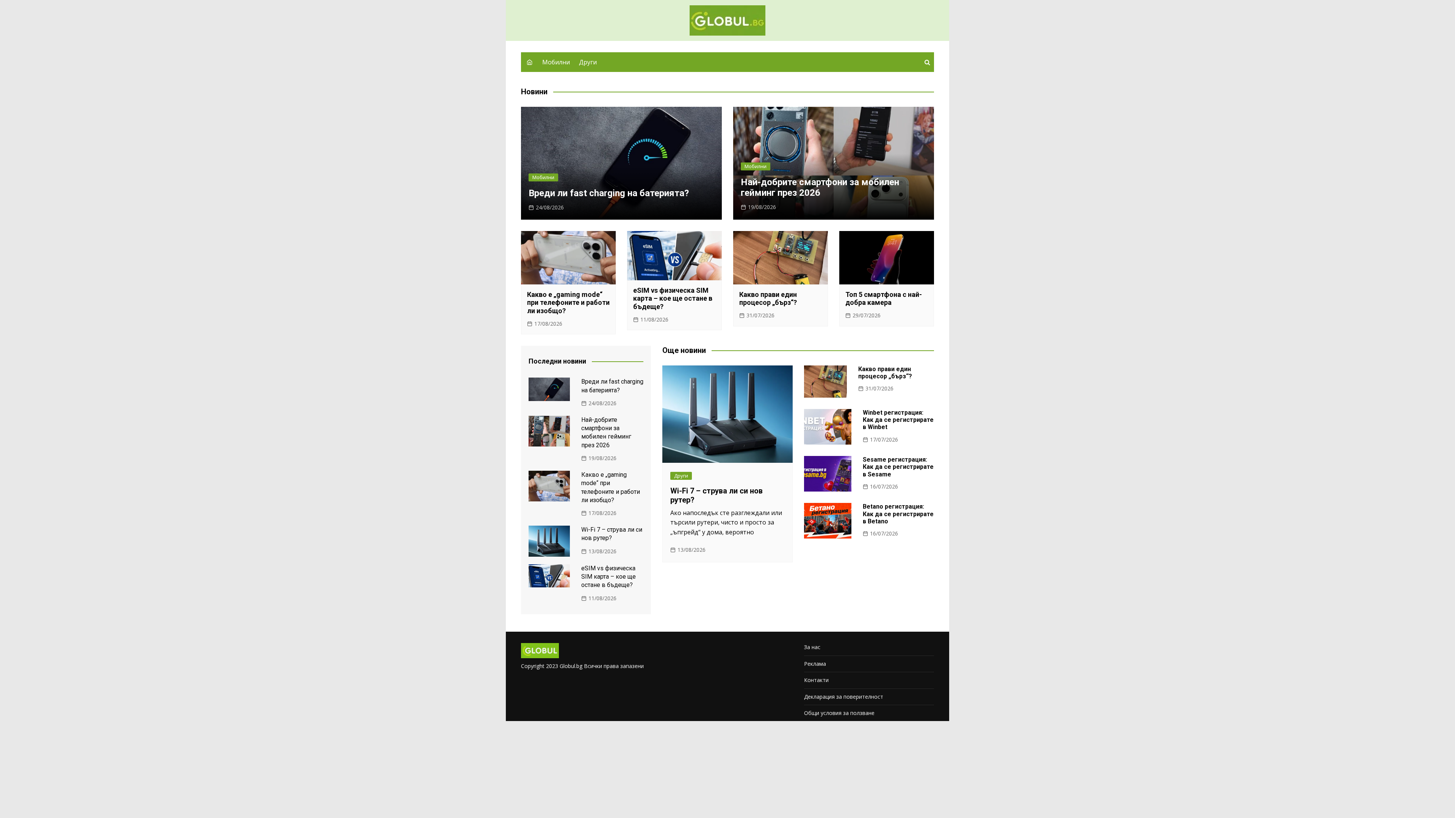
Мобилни (556, 62)
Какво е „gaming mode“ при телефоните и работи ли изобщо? (568, 302)
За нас (812, 647)
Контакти (816, 680)
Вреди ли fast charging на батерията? (609, 193)
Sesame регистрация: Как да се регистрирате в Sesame (898, 467)
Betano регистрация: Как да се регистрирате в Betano (898, 514)
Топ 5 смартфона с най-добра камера (883, 298)
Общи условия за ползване (839, 713)
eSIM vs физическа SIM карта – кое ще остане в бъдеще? (672, 298)
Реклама (815, 663)
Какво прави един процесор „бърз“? (768, 298)
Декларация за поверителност (843, 696)
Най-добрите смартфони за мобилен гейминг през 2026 (820, 187)
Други (588, 62)
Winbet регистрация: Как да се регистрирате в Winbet (898, 420)
